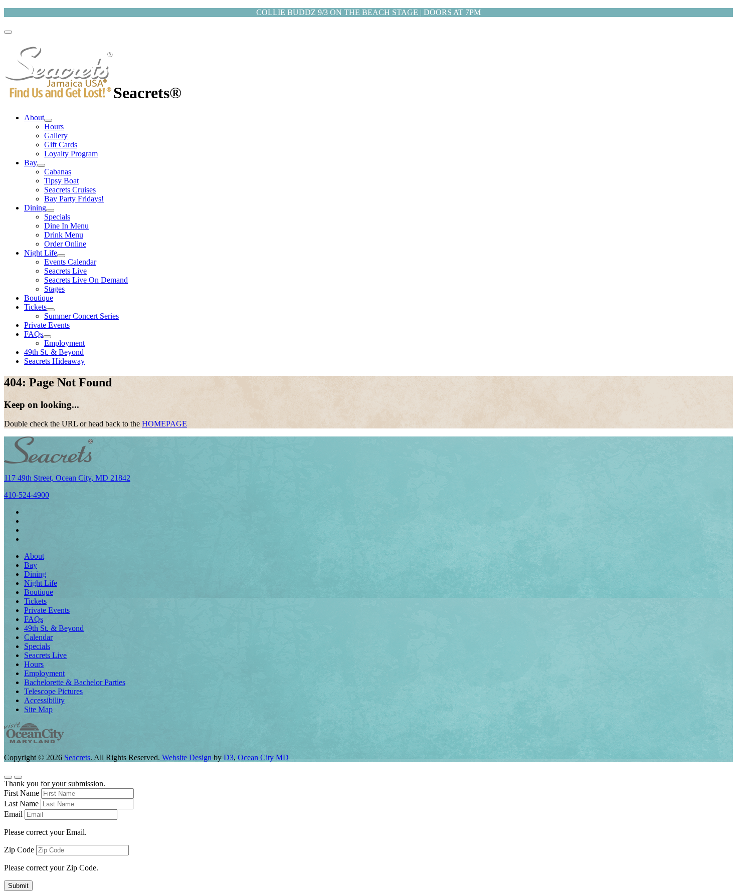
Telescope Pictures (53, 691)
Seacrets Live (65, 271)
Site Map (38, 709)
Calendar (38, 637)
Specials (57, 216)
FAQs (33, 334)
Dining (35, 207)
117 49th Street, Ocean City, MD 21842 (67, 478)
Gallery (56, 135)
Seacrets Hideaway (54, 361)
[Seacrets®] (58, 93)
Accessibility (44, 700)
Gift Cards (60, 144)
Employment (64, 343)
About (34, 117)
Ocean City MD (263, 757)
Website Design (186, 757)
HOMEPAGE (164, 423)
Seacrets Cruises (70, 189)
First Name (21, 793)
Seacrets (77, 757)
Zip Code (19, 849)
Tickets (35, 307)
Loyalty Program (71, 153)
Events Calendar (70, 262)
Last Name (21, 803)
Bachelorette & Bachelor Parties (74, 682)
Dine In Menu (66, 225)
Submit (18, 885)
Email (13, 814)
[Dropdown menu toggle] (48, 120)
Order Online (65, 244)
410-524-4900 (26, 495)
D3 (229, 757)
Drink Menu (63, 235)
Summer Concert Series (81, 316)
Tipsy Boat (61, 180)
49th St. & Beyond (54, 352)
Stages (54, 289)
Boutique (38, 298)
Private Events (47, 325)
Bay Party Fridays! (74, 198)
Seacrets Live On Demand (86, 280)
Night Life (40, 253)
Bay (30, 162)
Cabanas (57, 171)
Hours (54, 126)
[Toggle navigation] (8, 32)
